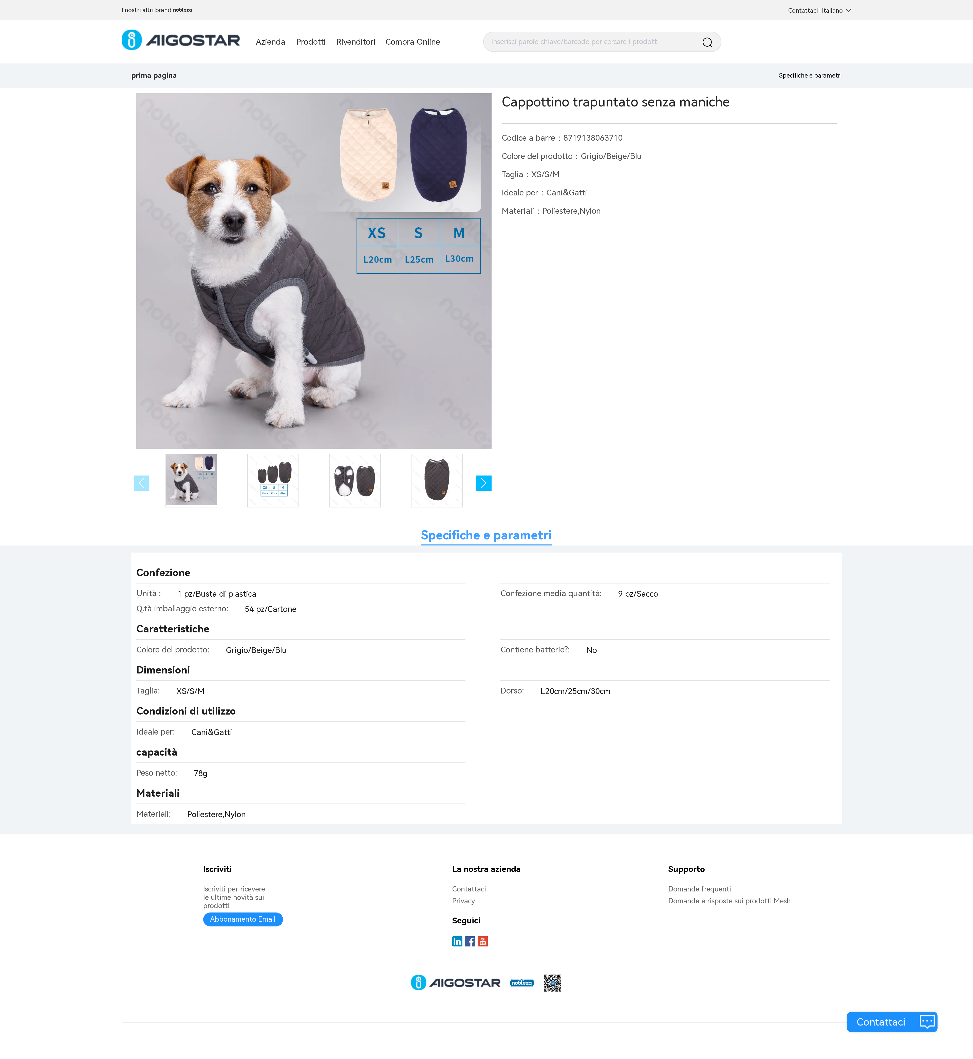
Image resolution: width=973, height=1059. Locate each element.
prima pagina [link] (154, 75)
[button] (484, 483)
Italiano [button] (832, 10)
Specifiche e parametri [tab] (486, 535)
